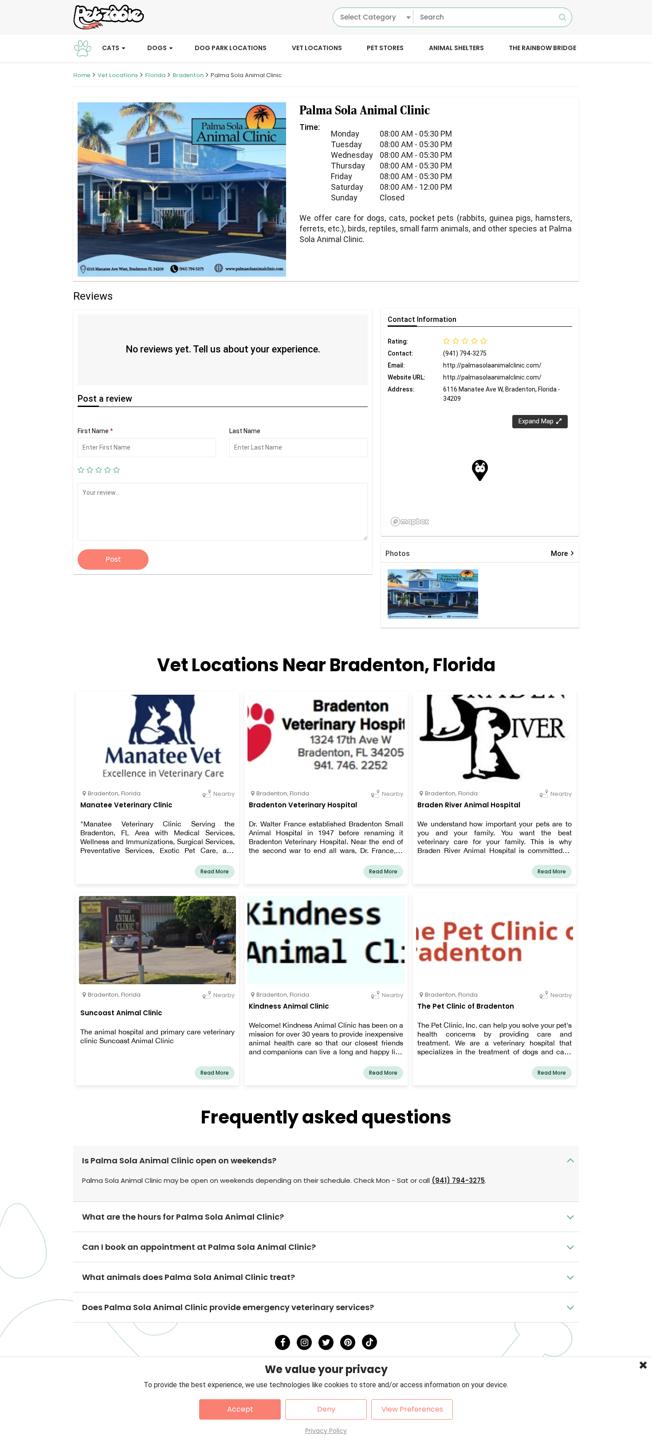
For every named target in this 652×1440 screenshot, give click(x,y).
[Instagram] (304, 1342)
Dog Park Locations (231, 47)
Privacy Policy (326, 1430)
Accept (240, 1409)
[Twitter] (326, 1342)
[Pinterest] (347, 1342)
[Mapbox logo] (409, 522)
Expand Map (536, 421)
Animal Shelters (456, 47)
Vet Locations (317, 47)
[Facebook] (282, 1342)
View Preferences (412, 1409)
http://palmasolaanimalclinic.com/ (492, 365)
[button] (480, 470)
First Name (95, 430)
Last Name (244, 430)
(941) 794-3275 (458, 1180)
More (562, 553)
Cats (110, 47)
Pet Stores (385, 47)
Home (81, 75)
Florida (155, 75)
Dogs (157, 47)
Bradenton (188, 75)
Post (113, 559)
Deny (326, 1409)
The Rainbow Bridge (542, 47)
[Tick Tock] (369, 1342)
